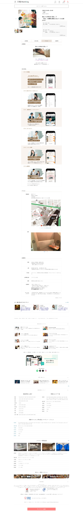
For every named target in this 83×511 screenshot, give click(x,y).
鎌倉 (60, 401)
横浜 (47, 401)
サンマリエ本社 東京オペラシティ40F (33, 455)
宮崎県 (29, 414)
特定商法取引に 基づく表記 (33, 494)
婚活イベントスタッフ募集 (46, 352)
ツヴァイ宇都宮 (20, 465)
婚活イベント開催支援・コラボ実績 (29, 352)
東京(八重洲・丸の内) (27, 422)
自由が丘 (48, 399)
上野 (51, 398)
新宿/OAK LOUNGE (21, 454)
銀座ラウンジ (27, 453)
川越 (49, 405)
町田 (62, 398)
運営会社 (22, 494)
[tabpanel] (27, 19)
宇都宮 (48, 409)
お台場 (51, 399)
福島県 (25, 404)
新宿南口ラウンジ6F (56, 453)
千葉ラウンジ (20, 459)
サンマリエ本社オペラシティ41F (39, 454)
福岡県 (20, 414)
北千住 (56, 398)
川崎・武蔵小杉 (55, 401)
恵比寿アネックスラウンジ (63, 453)
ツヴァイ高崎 (20, 467)
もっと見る (67, 302)
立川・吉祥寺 (59, 398)
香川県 (20, 412)
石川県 (22, 408)
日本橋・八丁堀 (56, 399)
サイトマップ (60, 494)
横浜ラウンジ (20, 457)
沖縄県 (34, 414)
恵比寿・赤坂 (33, 422)
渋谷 (67, 398)
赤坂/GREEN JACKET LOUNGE (58, 454)
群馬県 (15, 435)
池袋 (38, 422)
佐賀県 (22, 414)
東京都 (15, 422)
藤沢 (58, 401)
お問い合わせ (54, 494)
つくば (48, 407)
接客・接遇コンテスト (55, 352)
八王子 (53, 399)
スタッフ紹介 (39, 352)
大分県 (27, 414)
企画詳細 (26, 40)
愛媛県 (22, 412)
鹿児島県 (31, 414)
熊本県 (25, 414)
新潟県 (20, 406)
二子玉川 (64, 398)
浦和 (50, 405)
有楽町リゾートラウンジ (38, 453)
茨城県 (15, 431)
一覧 (68, 386)
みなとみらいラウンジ (26, 457)
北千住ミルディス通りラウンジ (29, 454)
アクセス (46, 40)
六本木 (36, 422)
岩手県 (20, 404)
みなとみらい (50, 401)
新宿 (19, 422)
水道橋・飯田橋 (61, 399)
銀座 (23, 422)
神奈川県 (15, 425)
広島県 (22, 410)
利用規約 (26, 494)
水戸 (49, 407)
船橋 (50, 403)
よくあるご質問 (48, 494)
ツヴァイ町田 (51, 454)
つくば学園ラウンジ (21, 463)
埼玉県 (15, 429)
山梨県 (22, 406)
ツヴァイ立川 (47, 454)
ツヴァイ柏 (24, 459)
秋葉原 (54, 398)
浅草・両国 (66, 399)
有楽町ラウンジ (50, 453)
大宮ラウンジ (20, 461)
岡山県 (20, 410)
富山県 (20, 408)
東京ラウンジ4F (44, 453)
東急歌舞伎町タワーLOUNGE (22, 455)
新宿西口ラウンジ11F (21, 453)
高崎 (47, 411)
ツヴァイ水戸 (27, 463)
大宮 (47, 405)
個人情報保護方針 (42, 494)
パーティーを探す (42, 509)
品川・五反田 (49, 398)
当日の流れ (36, 40)
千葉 (47, 403)
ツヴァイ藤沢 (32, 457)
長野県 (25, 406)
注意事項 (56, 40)
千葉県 (15, 427)
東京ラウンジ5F (32, 453)
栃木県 (15, 433)
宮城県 (22, 404)
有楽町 (21, 422)
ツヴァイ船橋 (28, 459)
